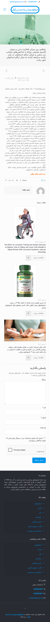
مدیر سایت (10, 78)
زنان (40, 513)
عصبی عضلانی (37, 522)
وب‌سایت (43, 427)
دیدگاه (44, 380)
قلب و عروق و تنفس (35, 526)
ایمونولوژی (38, 503)
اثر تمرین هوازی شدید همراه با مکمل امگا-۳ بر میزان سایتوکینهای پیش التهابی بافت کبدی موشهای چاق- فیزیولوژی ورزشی (25, 305)
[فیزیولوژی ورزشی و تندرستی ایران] (25, 9)
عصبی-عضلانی (37, 563)
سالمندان (39, 517)
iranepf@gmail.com (17, 2)
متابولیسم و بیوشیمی (34, 531)
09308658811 (33, 2)
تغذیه (40, 508)
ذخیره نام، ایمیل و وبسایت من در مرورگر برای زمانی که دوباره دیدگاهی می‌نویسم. (26, 439)
